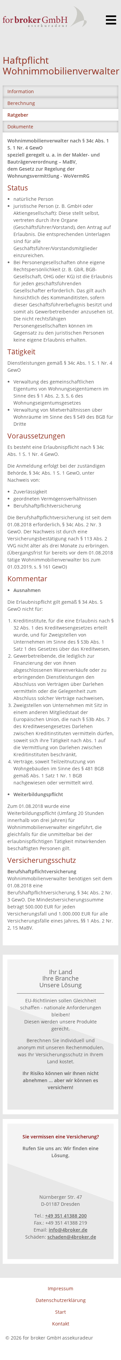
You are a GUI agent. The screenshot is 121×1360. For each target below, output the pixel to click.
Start (60, 1312)
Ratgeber (17, 115)
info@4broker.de (68, 1230)
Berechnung (21, 103)
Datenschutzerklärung (61, 1300)
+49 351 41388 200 (66, 1216)
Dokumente (20, 126)
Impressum (60, 1288)
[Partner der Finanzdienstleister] (45, 16)
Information (20, 91)
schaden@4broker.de (71, 1237)
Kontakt (60, 1323)
